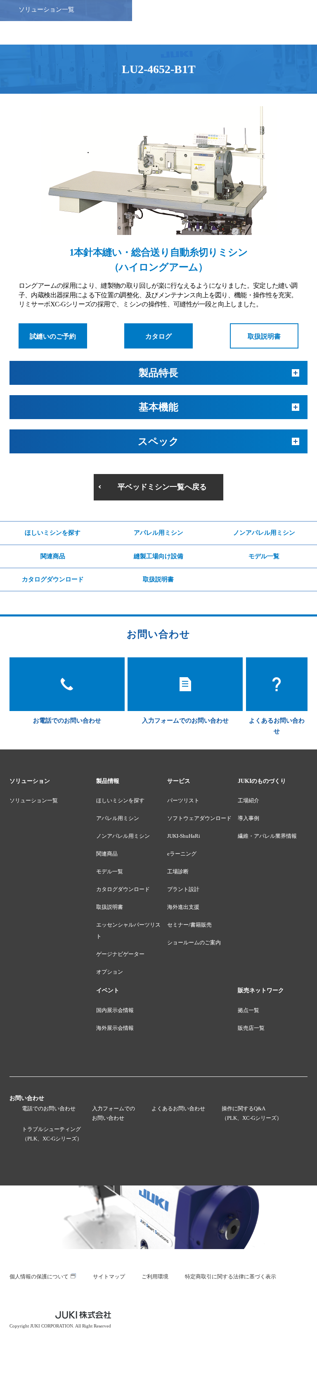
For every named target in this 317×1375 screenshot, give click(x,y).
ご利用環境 (155, 1276)
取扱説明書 (264, 336)
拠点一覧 (248, 1010)
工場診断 (178, 871)
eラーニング (181, 854)
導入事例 (248, 818)
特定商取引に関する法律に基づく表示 (230, 1276)
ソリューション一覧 (33, 800)
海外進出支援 (183, 907)
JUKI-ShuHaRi (183, 836)
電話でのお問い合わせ (49, 1108)
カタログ (158, 336)
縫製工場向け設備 (158, 556)
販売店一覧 (251, 1028)
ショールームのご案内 (194, 942)
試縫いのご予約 (53, 336)
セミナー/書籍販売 (189, 925)
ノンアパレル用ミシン (264, 532)
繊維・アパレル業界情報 (267, 836)
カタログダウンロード (53, 579)
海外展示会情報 (115, 1028)
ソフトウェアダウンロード (199, 818)
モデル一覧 (263, 556)
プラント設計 (183, 889)
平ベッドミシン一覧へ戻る (162, 487)
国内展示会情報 (115, 1010)
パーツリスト (183, 800)
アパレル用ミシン (158, 532)
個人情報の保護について (39, 1276)
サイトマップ (109, 1276)
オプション (109, 972)
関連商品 (52, 556)
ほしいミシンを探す (52, 532)
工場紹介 (248, 800)
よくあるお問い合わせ (178, 1108)
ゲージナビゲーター (120, 954)
